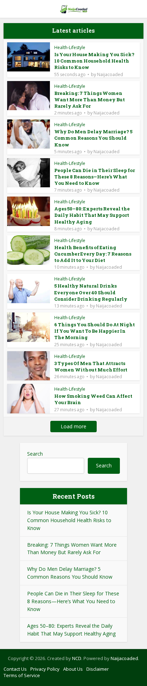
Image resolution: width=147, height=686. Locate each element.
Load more (73, 426)
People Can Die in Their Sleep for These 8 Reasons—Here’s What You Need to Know (94, 176)
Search (35, 453)
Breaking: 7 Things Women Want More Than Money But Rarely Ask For (89, 99)
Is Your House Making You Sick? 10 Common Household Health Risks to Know (94, 60)
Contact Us (15, 669)
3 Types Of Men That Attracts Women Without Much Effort (90, 366)
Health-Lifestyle (69, 47)
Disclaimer (97, 669)
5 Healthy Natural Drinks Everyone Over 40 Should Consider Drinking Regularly (90, 292)
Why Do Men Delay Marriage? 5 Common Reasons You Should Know (93, 138)
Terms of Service (22, 675)
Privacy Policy (45, 669)
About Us (73, 669)
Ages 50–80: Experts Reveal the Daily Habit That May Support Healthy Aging (92, 215)
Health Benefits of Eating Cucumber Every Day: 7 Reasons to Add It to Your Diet (92, 253)
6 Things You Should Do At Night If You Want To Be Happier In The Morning (94, 331)
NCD (76, 658)
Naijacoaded (110, 74)
